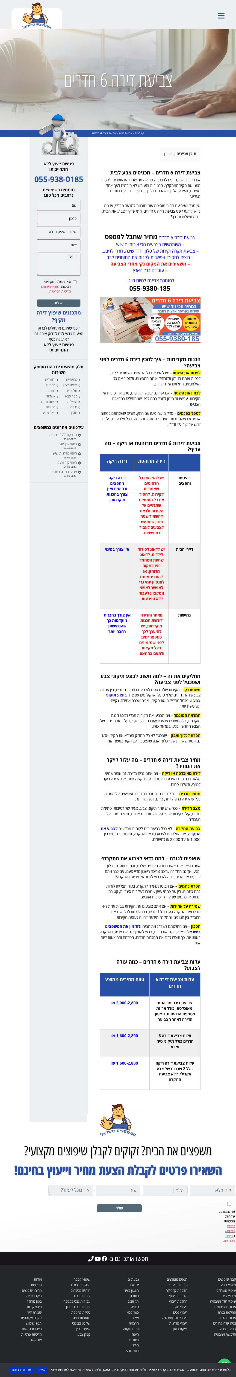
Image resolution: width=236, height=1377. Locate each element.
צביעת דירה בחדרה (63, 471)
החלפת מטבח (80, 1284)
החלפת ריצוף (178, 1301)
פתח (169, 154)
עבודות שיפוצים (225, 1306)
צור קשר (36, 1339)
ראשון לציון (70, 385)
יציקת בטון (180, 1328)
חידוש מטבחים (80, 1290)
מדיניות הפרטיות (59, 291)
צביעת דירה (125, 133)
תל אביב (71, 390)
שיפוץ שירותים (226, 1295)
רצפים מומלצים (177, 1279)
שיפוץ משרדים (226, 1290)
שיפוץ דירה (228, 1284)
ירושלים (50, 379)
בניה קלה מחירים (224, 1323)
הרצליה (72, 401)
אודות (38, 1279)
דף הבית (139, 133)
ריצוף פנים (180, 1312)
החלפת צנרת (227, 1312)
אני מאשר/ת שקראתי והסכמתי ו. (56, 286)
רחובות (50, 407)
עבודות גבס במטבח (76, 1301)
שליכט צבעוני (81, 1323)
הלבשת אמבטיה (225, 1334)
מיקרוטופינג (34, 1295)
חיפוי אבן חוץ (68, 444)
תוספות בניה (81, 1317)
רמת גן (50, 385)
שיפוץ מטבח (82, 1279)
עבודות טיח (228, 1317)
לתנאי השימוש (50, 286)
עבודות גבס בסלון (78, 1306)
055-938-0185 (58, 179)
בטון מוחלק (34, 1301)
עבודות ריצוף (178, 1284)
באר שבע (49, 412)
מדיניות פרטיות (31, 1334)
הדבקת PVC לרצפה (63, 434)
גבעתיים (71, 379)
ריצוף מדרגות (178, 1323)
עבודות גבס (82, 1295)
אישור (41, 1370)
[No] (230, 1370)
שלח (58, 302)
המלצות (36, 1284)
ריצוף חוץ (181, 1306)
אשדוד (50, 396)
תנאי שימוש (34, 1323)
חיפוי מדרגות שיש (65, 453)
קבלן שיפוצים (227, 1279)
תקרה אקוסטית (31, 1317)
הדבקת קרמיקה (176, 1290)
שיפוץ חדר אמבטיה (223, 1301)
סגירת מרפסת (80, 1312)
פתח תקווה (47, 401)
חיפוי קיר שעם (67, 462)
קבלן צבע (83, 1334)
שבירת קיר (34, 1312)
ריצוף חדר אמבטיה (174, 1317)
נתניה (51, 390)
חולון (74, 412)
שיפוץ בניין (83, 1328)
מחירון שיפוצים (32, 1290)
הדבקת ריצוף (178, 1295)
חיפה (73, 407)
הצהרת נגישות (32, 1328)
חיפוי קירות (34, 1306)
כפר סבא (71, 396)
